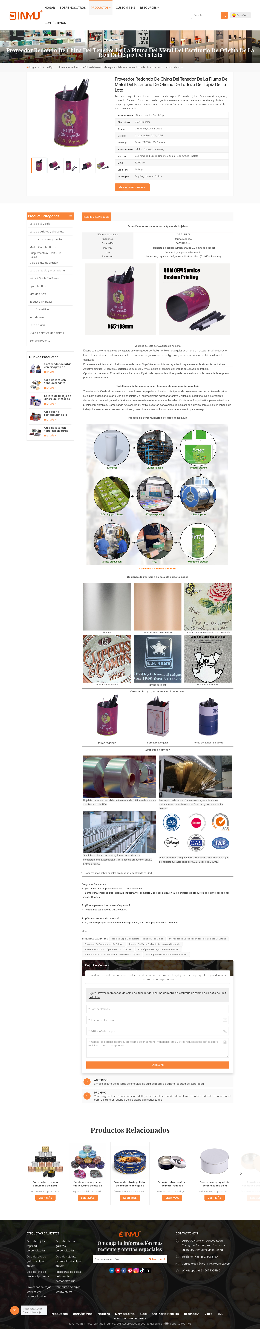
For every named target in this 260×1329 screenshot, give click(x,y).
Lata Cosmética (39, 309)
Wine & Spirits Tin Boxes (44, 278)
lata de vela (37, 317)
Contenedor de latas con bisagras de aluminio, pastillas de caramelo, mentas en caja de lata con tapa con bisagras (57, 365)
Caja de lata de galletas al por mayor (36, 1261)
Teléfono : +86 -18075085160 (200, 1256)
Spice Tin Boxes (39, 286)
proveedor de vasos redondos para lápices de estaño (197, 938)
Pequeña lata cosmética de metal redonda (172, 1184)
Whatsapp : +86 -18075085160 (201, 1270)
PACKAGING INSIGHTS (165, 1314)
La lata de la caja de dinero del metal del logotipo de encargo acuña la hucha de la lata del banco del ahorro (57, 397)
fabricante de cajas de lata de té (68, 1289)
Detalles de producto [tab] (96, 217)
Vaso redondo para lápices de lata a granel (108, 949)
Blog (143, 1314)
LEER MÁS (49, 371)
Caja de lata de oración (44, 263)
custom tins (125, 7)
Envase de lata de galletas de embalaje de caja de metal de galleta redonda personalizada (130, 1184)
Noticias (104, 1314)
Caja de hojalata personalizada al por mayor (69, 1261)
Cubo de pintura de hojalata (47, 333)
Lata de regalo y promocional (47, 270)
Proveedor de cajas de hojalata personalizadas (39, 1291)
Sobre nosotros (73, 7)
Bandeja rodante (40, 340)
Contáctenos (55, 23)
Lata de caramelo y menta (46, 239)
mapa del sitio (125, 1314)
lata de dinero (38, 294)
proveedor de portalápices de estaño (104, 943)
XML (220, 1314)
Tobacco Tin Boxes (41, 301)
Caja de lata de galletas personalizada (65, 1246)
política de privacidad (130, 1318)
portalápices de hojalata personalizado (158, 949)
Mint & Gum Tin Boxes (43, 247)
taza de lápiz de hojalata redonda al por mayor (137, 938)
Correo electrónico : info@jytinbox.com (206, 1263)
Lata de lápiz (47, 67)
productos (100, 7)
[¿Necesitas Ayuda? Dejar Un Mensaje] (14, 1310)
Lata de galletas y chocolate (47, 231)
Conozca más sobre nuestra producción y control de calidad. (118, 872)
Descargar (191, 1314)
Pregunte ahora (134, 187)
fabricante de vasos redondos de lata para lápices (112, 954)
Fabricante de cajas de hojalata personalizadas (68, 1276)
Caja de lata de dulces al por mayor (39, 1274)
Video (209, 1314)
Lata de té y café (40, 224)
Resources (148, 7)
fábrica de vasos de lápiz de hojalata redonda (154, 943)
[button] (241, 1173)
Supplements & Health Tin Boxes (45, 255)
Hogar (50, 7)
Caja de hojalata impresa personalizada (37, 1246)
